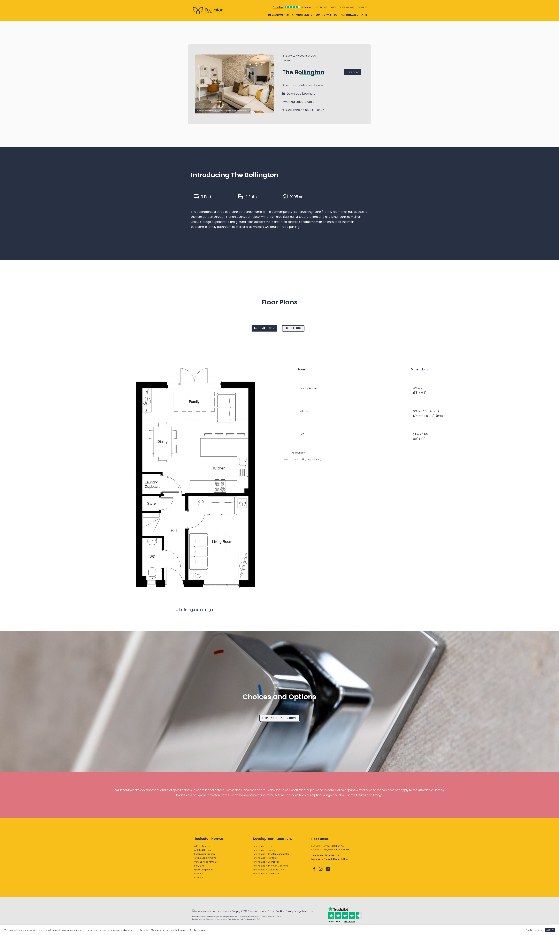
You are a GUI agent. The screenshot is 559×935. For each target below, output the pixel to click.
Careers (198, 873)
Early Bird (199, 865)
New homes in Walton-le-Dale (268, 869)
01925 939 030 (331, 855)
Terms (271, 911)
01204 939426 (314, 110)
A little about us (202, 846)
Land (363, 15)
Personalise (349, 15)
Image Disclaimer (304, 911)
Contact (362, 7)
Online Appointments (205, 857)
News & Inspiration (203, 869)
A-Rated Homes (202, 850)
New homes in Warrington (266, 873)
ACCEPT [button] (550, 930)
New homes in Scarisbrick (266, 861)
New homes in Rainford (265, 857)
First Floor (293, 328)
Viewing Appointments (206, 861)
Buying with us (327, 15)
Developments (278, 15)
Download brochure (300, 94)
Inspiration (330, 7)
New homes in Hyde (263, 846)
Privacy (289, 911)
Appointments (302, 15)
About (318, 7)
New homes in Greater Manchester (271, 854)
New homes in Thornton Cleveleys (270, 865)
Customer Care (347, 7)
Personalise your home (279, 717)
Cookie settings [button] (534, 930)
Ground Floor (264, 328)
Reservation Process (204, 854)
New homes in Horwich (264, 850)
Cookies (280, 911)
